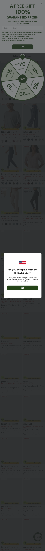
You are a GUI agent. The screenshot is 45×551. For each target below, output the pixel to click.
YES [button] (22, 288)
